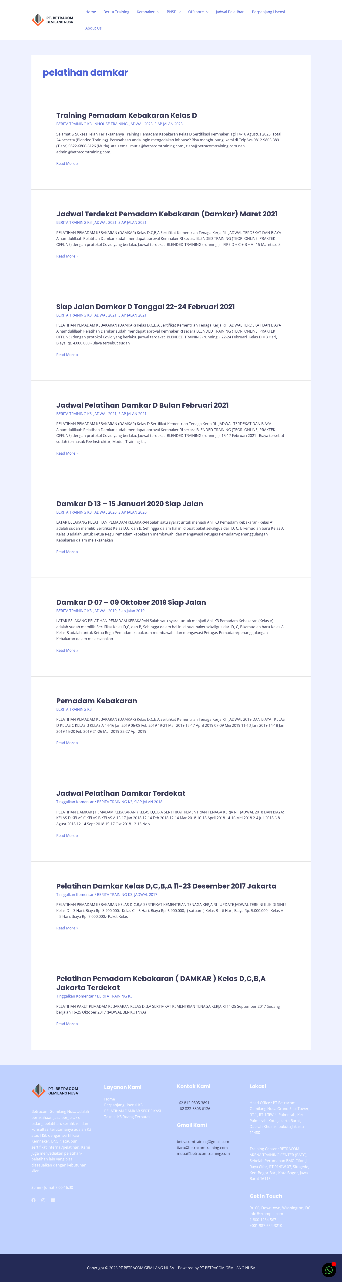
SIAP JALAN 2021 (132, 222)
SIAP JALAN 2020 (132, 512)
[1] (329, 1272)
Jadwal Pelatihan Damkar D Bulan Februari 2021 (142, 405)
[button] (157, 11)
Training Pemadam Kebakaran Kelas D (126, 115)
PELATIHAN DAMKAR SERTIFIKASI (132, 1110)
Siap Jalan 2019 (131, 610)
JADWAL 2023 (141, 123)
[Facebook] (33, 1200)
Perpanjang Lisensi (268, 11)
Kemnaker (146, 11)
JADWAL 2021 (105, 222)
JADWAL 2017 (145, 894)
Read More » (67, 164)
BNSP (171, 11)
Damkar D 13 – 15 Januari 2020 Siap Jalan (129, 504)
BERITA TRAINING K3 (74, 123)
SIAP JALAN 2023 (168, 123)
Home (90, 11)
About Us (93, 28)
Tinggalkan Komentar (75, 801)
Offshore (196, 11)
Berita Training (116, 11)
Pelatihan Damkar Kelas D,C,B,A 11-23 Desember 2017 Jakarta (166, 886)
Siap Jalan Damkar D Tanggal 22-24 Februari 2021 (145, 307)
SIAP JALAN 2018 (148, 801)
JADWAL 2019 (105, 610)
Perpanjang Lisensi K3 (123, 1104)
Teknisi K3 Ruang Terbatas (127, 1116)
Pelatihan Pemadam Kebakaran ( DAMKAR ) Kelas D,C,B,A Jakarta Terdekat (161, 983)
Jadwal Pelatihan (230, 11)
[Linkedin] (53, 1200)
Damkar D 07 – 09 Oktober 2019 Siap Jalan (131, 602)
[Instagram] (43, 1200)
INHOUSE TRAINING (111, 123)
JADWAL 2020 (105, 512)
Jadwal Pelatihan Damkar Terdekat (120, 793)
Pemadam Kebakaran (96, 701)
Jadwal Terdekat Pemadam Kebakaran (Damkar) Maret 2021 (167, 214)
